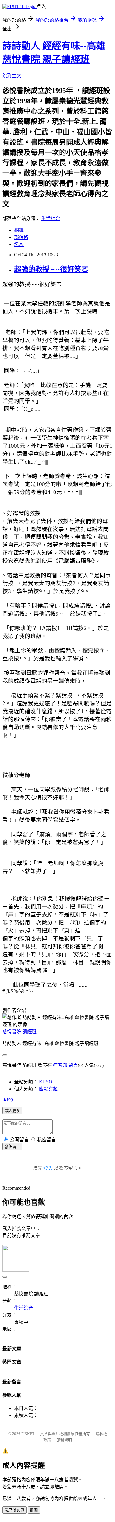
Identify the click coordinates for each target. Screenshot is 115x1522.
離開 (34, 1510)
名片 (19, 244)
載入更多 (12, 1110)
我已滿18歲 (14, 1510)
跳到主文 (11, 75)
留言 (73, 1065)
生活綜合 (50, 218)
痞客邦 (60, 1065)
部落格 (21, 237)
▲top (7, 1099)
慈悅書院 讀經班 (19, 1031)
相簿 (19, 230)
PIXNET (27, 1433)
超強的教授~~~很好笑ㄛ (51, 269)
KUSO (45, 1081)
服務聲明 (64, 1440)
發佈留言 (12, 1146)
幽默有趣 (48, 1088)
